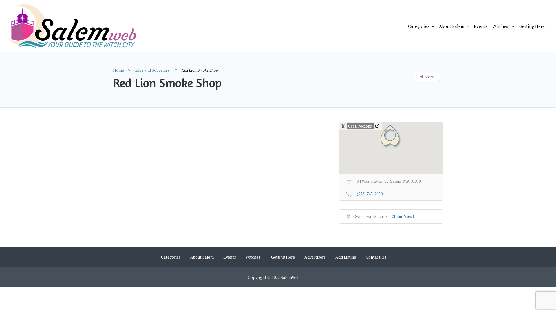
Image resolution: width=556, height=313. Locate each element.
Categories (418, 26)
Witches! (501, 26)
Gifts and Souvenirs (151, 70)
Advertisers (315, 257)
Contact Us (376, 257)
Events (480, 26)
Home (118, 70)
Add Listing (345, 257)
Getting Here (532, 26)
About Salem (451, 26)
